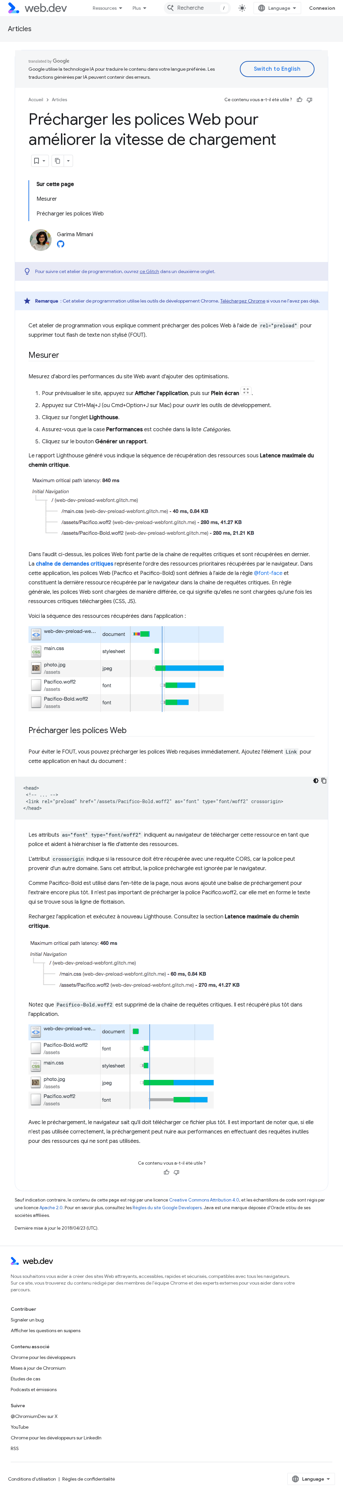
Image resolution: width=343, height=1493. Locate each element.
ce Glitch (149, 271)
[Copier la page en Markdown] (58, 161)
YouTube (19, 1427)
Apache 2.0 (51, 1208)
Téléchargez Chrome (242, 301)
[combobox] (197, 8)
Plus (137, 8)
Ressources (105, 8)
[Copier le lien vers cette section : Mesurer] (65, 356)
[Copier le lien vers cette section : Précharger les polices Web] (133, 731)
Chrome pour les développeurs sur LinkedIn (56, 1438)
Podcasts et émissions (34, 1389)
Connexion (322, 8)
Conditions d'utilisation (32, 1479)
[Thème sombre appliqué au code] (316, 781)
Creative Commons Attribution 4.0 (204, 1200)
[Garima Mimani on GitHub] (60, 246)
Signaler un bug (27, 1320)
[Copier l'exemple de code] (324, 781)
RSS (15, 1448)
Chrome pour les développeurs (43, 1357)
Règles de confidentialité (88, 1479)
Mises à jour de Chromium (38, 1368)
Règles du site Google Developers (167, 1208)
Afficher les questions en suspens (45, 1330)
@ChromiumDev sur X (34, 1416)
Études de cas (25, 1379)
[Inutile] (309, 100)
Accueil (35, 100)
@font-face (268, 573)
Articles (19, 29)
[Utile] (299, 100)
